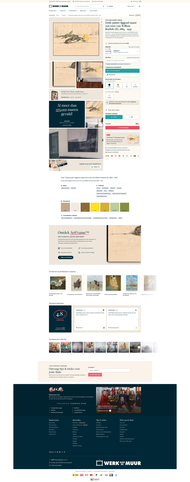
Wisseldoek (112, 74)
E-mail (84, 403)
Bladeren (111, 191)
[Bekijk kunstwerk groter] (101, 19)
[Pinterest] (57, 452)
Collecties (62, 10)
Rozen (98, 188)
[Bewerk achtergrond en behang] (101, 22)
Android (79, 97)
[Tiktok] (64, 452)
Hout (105, 191)
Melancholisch (65, 188)
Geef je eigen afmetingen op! (118, 64)
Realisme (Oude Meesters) (104, 193)
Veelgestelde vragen (56, 408)
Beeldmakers (72, 10)
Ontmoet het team (103, 410)
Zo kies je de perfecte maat (133, 57)
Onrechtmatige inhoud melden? (100, 471)
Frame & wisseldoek (114, 70)
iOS (73, 97)
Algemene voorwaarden (80, 471)
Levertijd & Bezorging (79, 410)
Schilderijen (105, 188)
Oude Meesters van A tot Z (100, 218)
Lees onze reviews (67, 125)
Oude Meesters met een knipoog (82, 218)
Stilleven (113, 188)
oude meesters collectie (115, 20)
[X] (62, 452)
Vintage (119, 188)
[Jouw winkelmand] (139, 6)
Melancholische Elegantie (119, 193)
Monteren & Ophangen (57, 412)
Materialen (83, 10)
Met (132, 117)
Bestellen (76, 408)
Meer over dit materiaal (134, 47)
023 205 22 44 (76, 403)
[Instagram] (55, 452)
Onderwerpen (113, 218)
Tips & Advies (93, 10)
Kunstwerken (52, 10)
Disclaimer (89, 471)
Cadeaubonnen (78, 412)
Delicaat (73, 188)
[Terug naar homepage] (58, 6)
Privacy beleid (112, 471)
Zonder (115, 117)
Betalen (53, 410)
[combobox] (88, 6)
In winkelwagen (124, 128)
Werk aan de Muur (127, 420)
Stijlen (120, 218)
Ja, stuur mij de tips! (95, 374)
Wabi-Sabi (99, 191)
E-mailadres (91, 367)
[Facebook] (60, 452)
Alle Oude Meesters (67, 218)
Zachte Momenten (101, 196)
